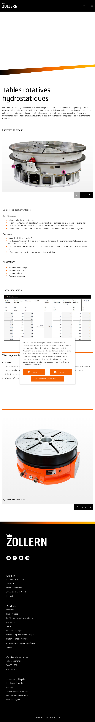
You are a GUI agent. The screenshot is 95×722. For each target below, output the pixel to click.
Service (9, 647)
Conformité (11, 687)
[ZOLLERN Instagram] (27, 558)
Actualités (10, 583)
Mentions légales (13, 699)
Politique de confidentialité (17, 695)
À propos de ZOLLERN (15, 579)
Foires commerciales (14, 587)
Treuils (8, 626)
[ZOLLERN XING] (15, 558)
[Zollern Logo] (47, 540)
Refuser (34, 372)
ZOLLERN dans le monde (16, 591)
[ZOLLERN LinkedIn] (8, 558)
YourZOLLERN (11, 665)
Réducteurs (11, 622)
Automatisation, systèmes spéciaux (20, 643)
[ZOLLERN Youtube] (21, 558)
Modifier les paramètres (47, 378)
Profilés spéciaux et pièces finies (19, 618)
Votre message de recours (17, 691)
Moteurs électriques (14, 630)
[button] (90, 195)
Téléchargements (13, 660)
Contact (9, 596)
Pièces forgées (12, 613)
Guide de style (12, 669)
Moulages (10, 609)
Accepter (61, 372)
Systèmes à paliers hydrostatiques (20, 634)
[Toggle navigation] (92, 6)
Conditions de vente (14, 683)
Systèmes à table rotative (17, 638)
